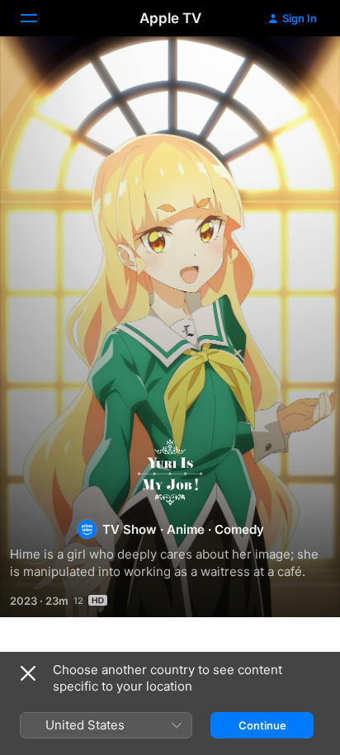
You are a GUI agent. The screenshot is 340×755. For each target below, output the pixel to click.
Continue (262, 725)
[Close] (28, 673)
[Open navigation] (39, 18)
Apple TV (170, 18)
